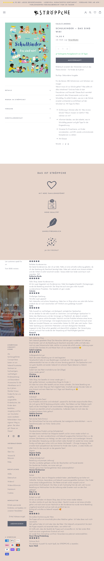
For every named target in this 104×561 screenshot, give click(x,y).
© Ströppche (10, 537)
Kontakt (10, 448)
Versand (9, 109)
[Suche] (90, 12)
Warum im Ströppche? (15, 100)
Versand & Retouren (11, 456)
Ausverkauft (75, 60)
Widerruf (11, 481)
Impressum (11, 489)
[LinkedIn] (19, 435)
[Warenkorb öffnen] (100, 12)
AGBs (10, 474)
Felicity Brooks (63, 24)
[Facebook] (63, 144)
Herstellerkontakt (14, 118)
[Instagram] (13, 435)
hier (19, 316)
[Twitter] (65, 144)
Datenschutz (12, 477)
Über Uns (11, 451)
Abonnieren (17, 524)
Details (8, 90)
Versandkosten (73, 40)
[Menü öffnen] (4, 12)
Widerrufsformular (14, 485)
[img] (61, 261)
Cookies (10, 493)
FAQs (9, 462)
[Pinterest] (68, 144)
